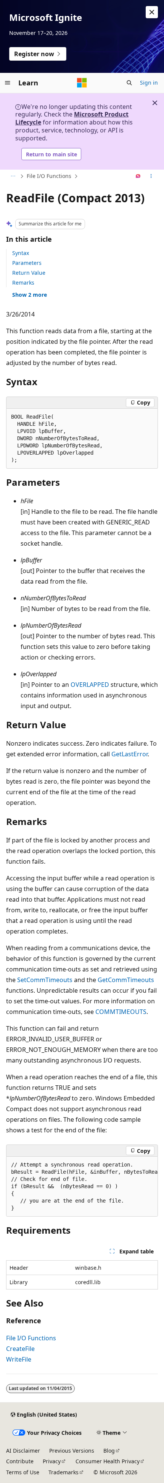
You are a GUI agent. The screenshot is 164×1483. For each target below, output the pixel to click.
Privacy (52, 1461)
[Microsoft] (82, 83)
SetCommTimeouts (44, 980)
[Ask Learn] (138, 176)
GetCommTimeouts (126, 980)
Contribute (20, 1461)
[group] (82, 1187)
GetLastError (129, 754)
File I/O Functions (49, 175)
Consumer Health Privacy (108, 1461)
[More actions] (151, 176)
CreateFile (20, 1348)
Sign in (149, 82)
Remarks (23, 282)
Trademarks (63, 1472)
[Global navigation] (7, 83)
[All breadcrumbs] (12, 176)
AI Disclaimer (23, 1450)
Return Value (28, 272)
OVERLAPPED (90, 684)
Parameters (27, 262)
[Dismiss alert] (152, 12)
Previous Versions (71, 1450)
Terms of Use (22, 1472)
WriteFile (18, 1359)
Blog (109, 1450)
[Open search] (129, 83)
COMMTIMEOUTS (120, 1012)
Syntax (20, 253)
